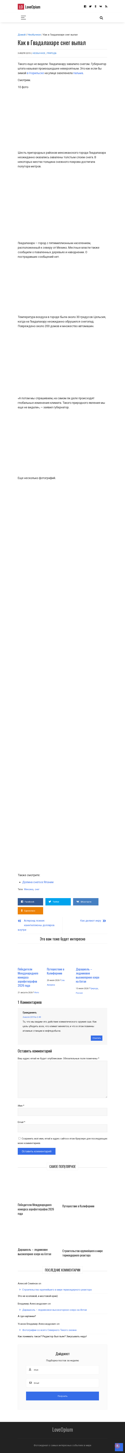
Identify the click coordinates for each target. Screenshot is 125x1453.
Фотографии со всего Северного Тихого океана (49, 1330)
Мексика (28, 889)
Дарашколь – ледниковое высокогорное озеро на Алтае (34, 1251)
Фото (36, 992)
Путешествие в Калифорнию (78, 1206)
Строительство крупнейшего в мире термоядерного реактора (82, 1253)
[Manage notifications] (117, 1445)
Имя (21, 1105)
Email (21, 1122)
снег (37, 889)
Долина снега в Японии (38, 882)
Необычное (34, 34)
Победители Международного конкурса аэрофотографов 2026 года (36, 1209)
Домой (22, 34)
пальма (78, 73)
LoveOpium (29, 7)
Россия (79, 993)
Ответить (96, 1038)
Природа (51, 53)
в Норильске (35, 73)
